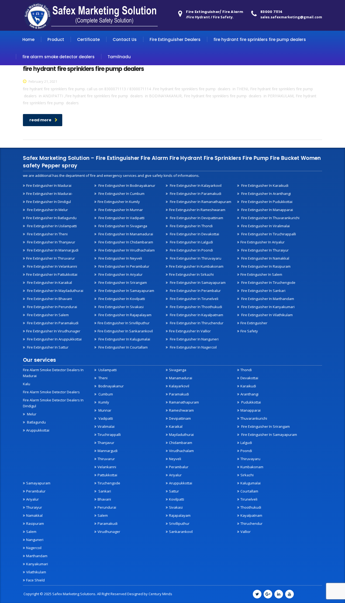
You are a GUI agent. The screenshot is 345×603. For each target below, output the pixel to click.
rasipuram (35, 523)
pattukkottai (107, 475)
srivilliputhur (179, 523)
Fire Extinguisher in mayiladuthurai (54, 290)
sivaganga (177, 369)
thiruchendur (251, 523)
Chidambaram (180, 442)
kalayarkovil (179, 386)
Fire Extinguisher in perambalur (123, 266)
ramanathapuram (184, 402)
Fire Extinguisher (253, 323)
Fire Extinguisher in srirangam (122, 282)
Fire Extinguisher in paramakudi (195, 193)
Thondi (246, 369)
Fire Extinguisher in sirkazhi (191, 274)
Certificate (88, 39)
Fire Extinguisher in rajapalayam (124, 314)
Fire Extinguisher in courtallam (123, 347)
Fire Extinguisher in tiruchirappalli (268, 234)
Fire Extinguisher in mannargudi (52, 250)
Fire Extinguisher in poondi (191, 250)
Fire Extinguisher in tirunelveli (193, 298)
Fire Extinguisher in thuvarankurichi (269, 217)
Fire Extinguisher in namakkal (264, 258)
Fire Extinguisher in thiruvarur (50, 258)
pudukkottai (250, 402)
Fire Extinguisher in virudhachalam (126, 250)
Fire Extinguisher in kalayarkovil (195, 185)
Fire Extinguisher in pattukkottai (51, 274)
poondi (246, 450)
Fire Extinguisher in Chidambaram (125, 242)
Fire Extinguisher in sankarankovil (125, 331)
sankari (104, 491)
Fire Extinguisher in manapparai (266, 209)
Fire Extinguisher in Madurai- (49, 193)
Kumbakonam (251, 466)
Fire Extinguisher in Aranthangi (265, 193)
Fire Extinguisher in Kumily (119, 201)
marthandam (36, 555)
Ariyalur (175, 475)
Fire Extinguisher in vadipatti (121, 217)
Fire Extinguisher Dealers (175, 39)
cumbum (105, 394)
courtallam (249, 491)
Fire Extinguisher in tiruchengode (267, 282)
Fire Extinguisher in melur (47, 209)
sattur (174, 491)
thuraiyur (34, 507)
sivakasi (176, 507)
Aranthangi (249, 394)
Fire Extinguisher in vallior (190, 331)
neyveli (175, 458)
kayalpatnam (251, 515)
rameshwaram (181, 410)
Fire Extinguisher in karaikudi (264, 185)
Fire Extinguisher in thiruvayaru (195, 258)
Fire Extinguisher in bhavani (49, 298)
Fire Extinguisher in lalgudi (191, 242)
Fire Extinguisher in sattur (47, 347)
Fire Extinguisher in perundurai (51, 306)
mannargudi (108, 450)
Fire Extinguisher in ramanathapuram (200, 201)
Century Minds (160, 593)
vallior (245, 531)
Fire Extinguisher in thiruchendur (196, 323)
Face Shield (35, 580)
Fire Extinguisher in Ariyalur (120, 274)
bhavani (104, 499)
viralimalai (106, 426)
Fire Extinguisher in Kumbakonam (196, 266)
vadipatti (105, 418)
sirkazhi (247, 475)
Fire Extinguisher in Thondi (191, 225)
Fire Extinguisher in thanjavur (50, 242)
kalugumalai (250, 483)
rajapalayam (180, 515)
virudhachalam (181, 450)
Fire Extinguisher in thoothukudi (195, 306)
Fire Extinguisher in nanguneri (194, 339)
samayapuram (38, 483)
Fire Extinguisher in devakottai (194, 234)
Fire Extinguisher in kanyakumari (267, 306)
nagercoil (34, 547)
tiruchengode (109, 483)
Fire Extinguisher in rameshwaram (197, 209)
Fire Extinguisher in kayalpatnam (196, 314)
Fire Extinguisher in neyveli (120, 258)
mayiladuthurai (181, 434)
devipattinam (180, 418)
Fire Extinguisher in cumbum (121, 193)
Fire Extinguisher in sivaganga (122, 225)
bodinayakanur (111, 386)
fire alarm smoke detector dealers (58, 57)
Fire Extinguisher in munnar (120, 209)
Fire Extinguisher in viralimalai (265, 225)
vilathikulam (36, 572)
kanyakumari (37, 563)
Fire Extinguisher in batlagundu (51, 217)
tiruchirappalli (109, 434)
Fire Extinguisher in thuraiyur (264, 250)
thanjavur (106, 442)
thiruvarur (106, 458)
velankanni (107, 466)
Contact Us (125, 39)
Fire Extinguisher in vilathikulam (266, 314)
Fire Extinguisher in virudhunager (53, 331)
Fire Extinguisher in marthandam (267, 298)
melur (31, 414)
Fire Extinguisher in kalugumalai (124, 339)
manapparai (250, 410)
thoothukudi (250, 507)
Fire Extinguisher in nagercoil (193, 347)
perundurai (107, 507)
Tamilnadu (119, 57)
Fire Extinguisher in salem (261, 274)
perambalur (178, 466)
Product (55, 39)
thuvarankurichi (253, 418)
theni (103, 377)
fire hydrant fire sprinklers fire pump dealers (259, 39)
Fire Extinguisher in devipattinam (196, 217)
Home (28, 39)
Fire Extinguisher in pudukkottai (266, 201)
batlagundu (36, 422)
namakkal (34, 515)
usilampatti (107, 369)
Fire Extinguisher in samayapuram (126, 290)
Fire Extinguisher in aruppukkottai (54, 339)
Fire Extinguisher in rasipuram (265, 266)
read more (40, 120)
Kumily (103, 402)
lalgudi (246, 442)
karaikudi (248, 386)
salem (31, 531)
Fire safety (249, 331)
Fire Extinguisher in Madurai (48, 185)
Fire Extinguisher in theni (47, 234)
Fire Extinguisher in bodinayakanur (126, 185)
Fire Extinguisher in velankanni (51, 266)
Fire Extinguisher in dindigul (48, 201)
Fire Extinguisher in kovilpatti (121, 298)
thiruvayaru (250, 458)
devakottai (249, 377)
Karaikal (175, 426)
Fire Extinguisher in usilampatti (51, 225)
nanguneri (34, 539)
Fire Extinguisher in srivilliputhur (124, 323)
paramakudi (179, 394)
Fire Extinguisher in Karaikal (49, 282)
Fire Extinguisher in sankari (262, 290)
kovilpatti (176, 499)
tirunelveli (248, 499)
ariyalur (32, 499)
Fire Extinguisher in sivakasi (121, 306)
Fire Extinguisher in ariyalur (262, 242)
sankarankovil (181, 531)
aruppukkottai (37, 430)
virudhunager (109, 531)
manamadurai (180, 377)
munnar (104, 410)
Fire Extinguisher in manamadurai (125, 234)
